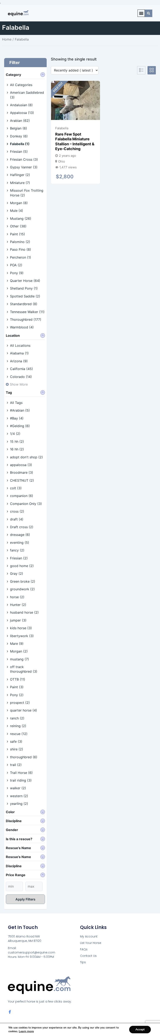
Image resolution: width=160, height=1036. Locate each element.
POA (16, 265)
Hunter (18, 605)
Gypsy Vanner (24, 167)
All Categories (21, 85)
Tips (83, 962)
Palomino (20, 242)
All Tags (16, 403)
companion (21, 496)
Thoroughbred (25, 319)
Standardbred (23, 304)
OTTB (17, 679)
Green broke (22, 581)
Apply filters (25, 899)
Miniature (20, 183)
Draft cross (21, 527)
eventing (19, 542)
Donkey (19, 136)
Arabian (20, 120)
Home (6, 39)
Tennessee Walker (27, 312)
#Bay (17, 418)
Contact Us (88, 956)
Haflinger (20, 175)
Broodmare (21, 472)
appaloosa (21, 465)
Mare (17, 643)
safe (16, 741)
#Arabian (20, 410)
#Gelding (20, 426)
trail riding (21, 780)
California (21, 369)
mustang (19, 659)
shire (16, 749)
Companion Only (26, 504)
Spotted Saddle (25, 296)
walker (18, 788)
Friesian (19, 151)
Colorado (21, 377)
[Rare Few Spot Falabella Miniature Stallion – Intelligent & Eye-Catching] (75, 100)
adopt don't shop (26, 457)
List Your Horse (90, 943)
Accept (140, 1029)
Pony (17, 273)
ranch (17, 718)
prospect (20, 703)
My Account (89, 936)
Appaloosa (22, 113)
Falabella (20, 144)
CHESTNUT (22, 480)
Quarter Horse (25, 281)
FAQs (84, 949)
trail (16, 765)
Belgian (18, 128)
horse (17, 597)
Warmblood (22, 327)
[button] (141, 13)
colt (16, 488)
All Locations (20, 345)
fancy (17, 550)
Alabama (19, 353)
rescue (19, 734)
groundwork (22, 589)
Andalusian (21, 105)
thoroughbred (23, 757)
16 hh (17, 449)
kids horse (21, 628)
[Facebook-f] (10, 1012)
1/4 (15, 434)
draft (16, 519)
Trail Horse (21, 773)
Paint (17, 234)
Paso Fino (20, 249)
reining (18, 726)
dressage (20, 535)
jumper (18, 620)
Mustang (20, 218)
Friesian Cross (24, 159)
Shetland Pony (24, 288)
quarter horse (23, 710)
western (19, 796)
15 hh (17, 441)
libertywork (22, 636)
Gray (16, 573)
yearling (19, 804)
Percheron (20, 257)
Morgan (19, 203)
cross (17, 511)
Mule (16, 210)
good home (22, 566)
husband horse (24, 612)
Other (18, 226)
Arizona (19, 361)
